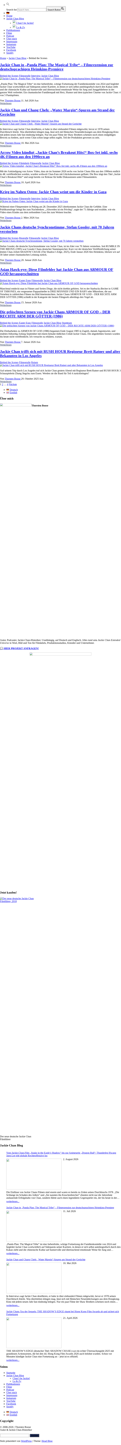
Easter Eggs (25, 280)
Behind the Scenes (9, 75)
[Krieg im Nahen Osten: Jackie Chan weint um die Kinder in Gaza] (34, 201)
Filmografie (25, 75)
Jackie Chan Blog (15, 18)
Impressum (11, 41)
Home (9, 15)
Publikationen (13, 30)
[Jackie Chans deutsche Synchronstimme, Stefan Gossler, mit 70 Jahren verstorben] (42, 241)
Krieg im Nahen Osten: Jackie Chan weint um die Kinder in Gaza (53, 192)
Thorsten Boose (13, 100)
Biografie (23, 238)
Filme (9, 33)
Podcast (10, 36)
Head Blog (47, 1441)
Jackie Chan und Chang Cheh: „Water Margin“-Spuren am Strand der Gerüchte (45, 1259)
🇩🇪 (7, 13)
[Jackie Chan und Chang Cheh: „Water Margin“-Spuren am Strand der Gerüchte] (41, 123)
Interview (36, 75)
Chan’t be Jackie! (21, 1378)
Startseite (10, 1372)
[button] (7, 4)
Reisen (34, 362)
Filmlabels (24, 163)
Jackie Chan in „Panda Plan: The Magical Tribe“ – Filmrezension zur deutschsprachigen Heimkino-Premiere (56, 67)
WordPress (26, 1441)
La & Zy (17, 1381)
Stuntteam (67, 322)
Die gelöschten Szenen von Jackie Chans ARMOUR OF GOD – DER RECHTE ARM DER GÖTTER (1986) (55, 314)
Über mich (11, 38)
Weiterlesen (6, 103)
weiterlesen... (12, 1201)
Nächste (13, 384)
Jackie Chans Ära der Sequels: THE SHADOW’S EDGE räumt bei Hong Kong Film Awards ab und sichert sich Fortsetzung (62, 1313)
